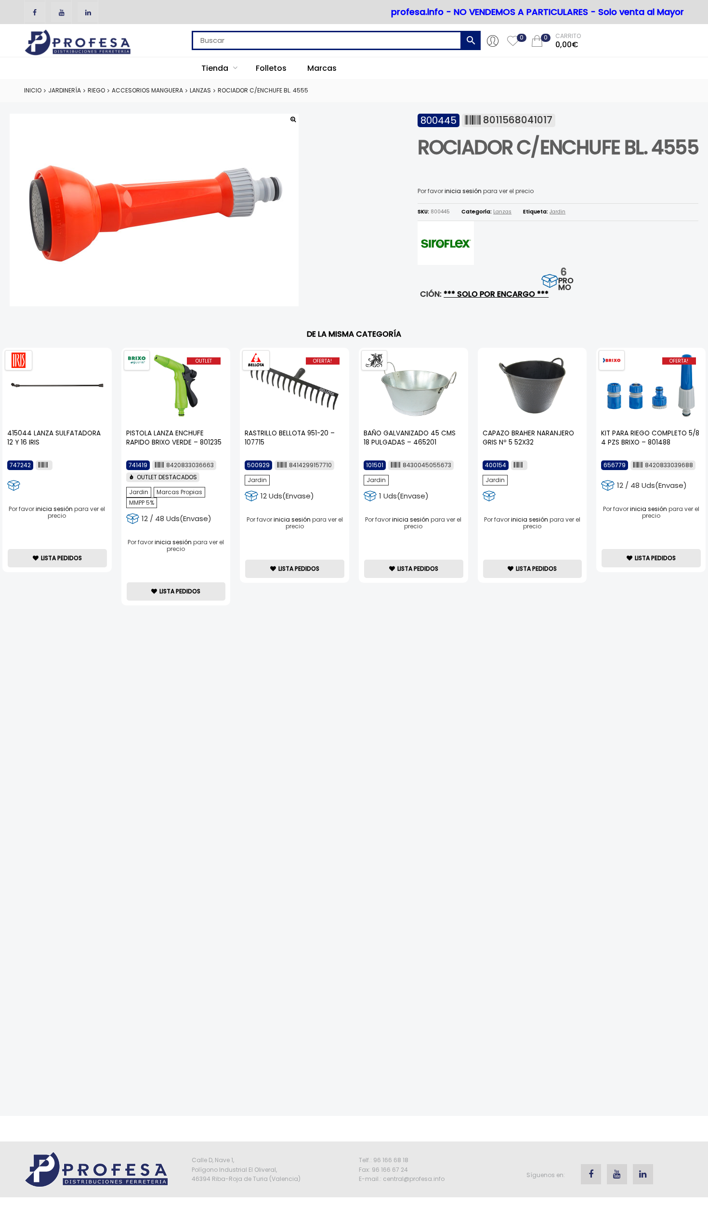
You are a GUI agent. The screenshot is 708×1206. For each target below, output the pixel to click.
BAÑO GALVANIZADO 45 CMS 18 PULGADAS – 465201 (410, 438)
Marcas (322, 68)
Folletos (271, 68)
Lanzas (200, 90)
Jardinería (64, 90)
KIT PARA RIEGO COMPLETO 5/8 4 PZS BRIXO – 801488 (650, 438)
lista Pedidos (61, 558)
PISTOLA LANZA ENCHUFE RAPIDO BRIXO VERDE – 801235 (174, 438)
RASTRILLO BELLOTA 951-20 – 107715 (290, 438)
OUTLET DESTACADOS (167, 477)
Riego (96, 90)
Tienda (215, 68)
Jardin (557, 211)
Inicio (32, 90)
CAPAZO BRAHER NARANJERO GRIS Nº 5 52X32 (528, 438)
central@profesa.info (414, 1179)
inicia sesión (463, 191)
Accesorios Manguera (147, 90)
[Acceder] (492, 40)
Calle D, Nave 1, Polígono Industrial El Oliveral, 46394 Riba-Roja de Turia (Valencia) (246, 1169)
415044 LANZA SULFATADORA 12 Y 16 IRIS (54, 438)
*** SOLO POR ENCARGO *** (496, 294)
